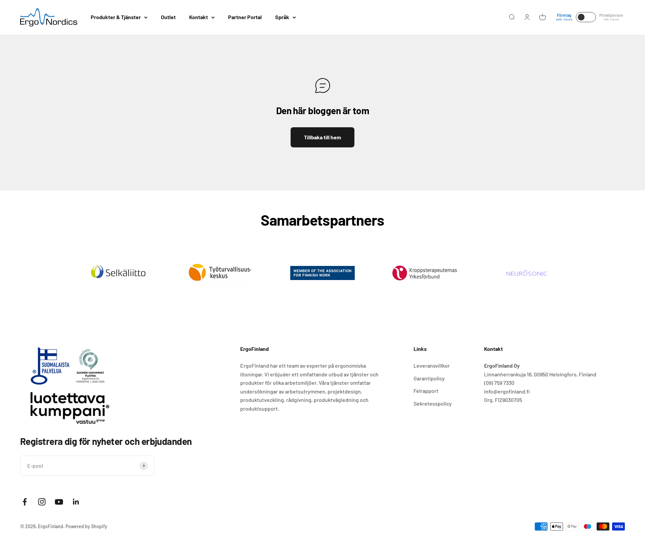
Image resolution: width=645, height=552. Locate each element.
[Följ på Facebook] (24, 501)
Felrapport (426, 390)
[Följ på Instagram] (41, 501)
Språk (282, 17)
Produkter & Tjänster (116, 17)
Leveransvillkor (432, 365)
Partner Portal (245, 17)
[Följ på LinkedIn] (76, 501)
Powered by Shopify (86, 526)
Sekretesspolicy (433, 403)
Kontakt (198, 17)
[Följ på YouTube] (58, 501)
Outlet (168, 17)
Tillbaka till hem (322, 137)
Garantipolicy (429, 378)
